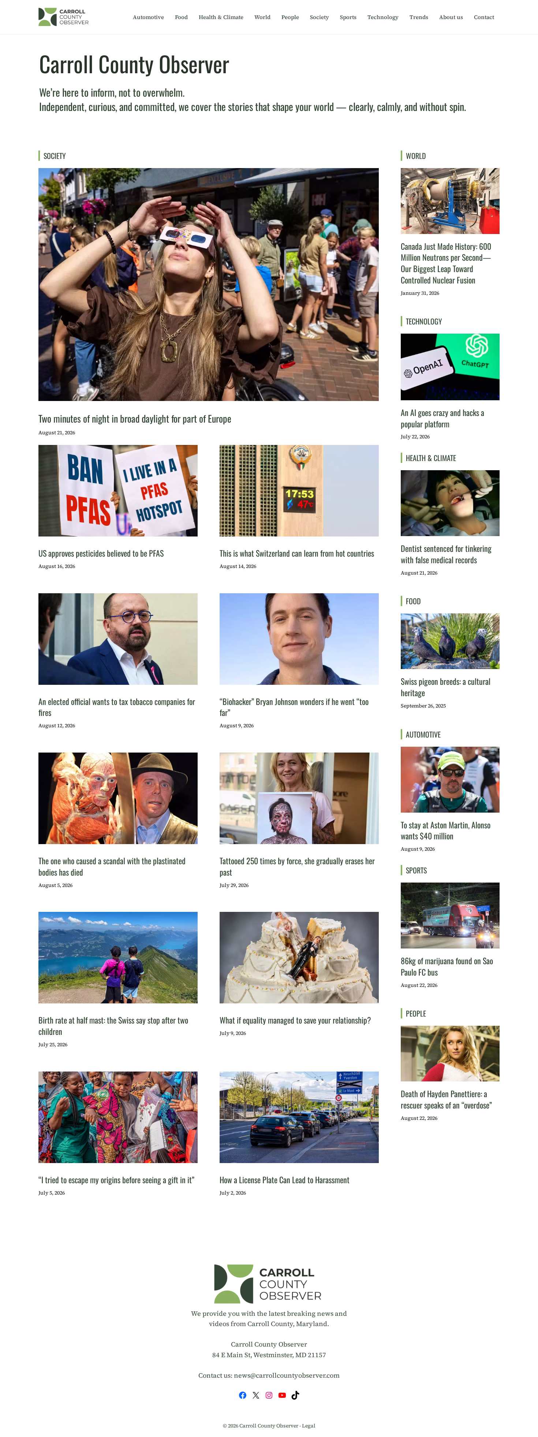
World (262, 17)
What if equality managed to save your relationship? (295, 1020)
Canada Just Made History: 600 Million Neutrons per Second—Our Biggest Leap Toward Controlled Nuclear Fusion (446, 263)
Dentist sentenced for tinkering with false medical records (446, 553)
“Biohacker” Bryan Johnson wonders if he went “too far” (294, 706)
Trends (419, 17)
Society (319, 17)
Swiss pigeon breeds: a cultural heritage (445, 686)
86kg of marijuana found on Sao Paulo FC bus (447, 966)
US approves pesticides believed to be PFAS (101, 553)
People (290, 17)
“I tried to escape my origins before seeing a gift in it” (116, 1179)
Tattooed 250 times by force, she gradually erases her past (297, 866)
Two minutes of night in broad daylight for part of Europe (134, 418)
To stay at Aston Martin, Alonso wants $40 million (445, 830)
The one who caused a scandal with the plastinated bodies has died (112, 866)
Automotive (148, 17)
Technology (383, 17)
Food (181, 17)
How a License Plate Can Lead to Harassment (285, 1179)
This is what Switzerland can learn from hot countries (297, 553)
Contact (484, 17)
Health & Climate (221, 17)
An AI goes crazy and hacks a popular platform (442, 418)
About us (451, 17)
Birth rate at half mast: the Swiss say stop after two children (113, 1025)
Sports (348, 17)
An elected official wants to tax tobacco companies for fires (116, 706)
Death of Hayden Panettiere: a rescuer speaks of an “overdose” (446, 1099)
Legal (308, 1425)
